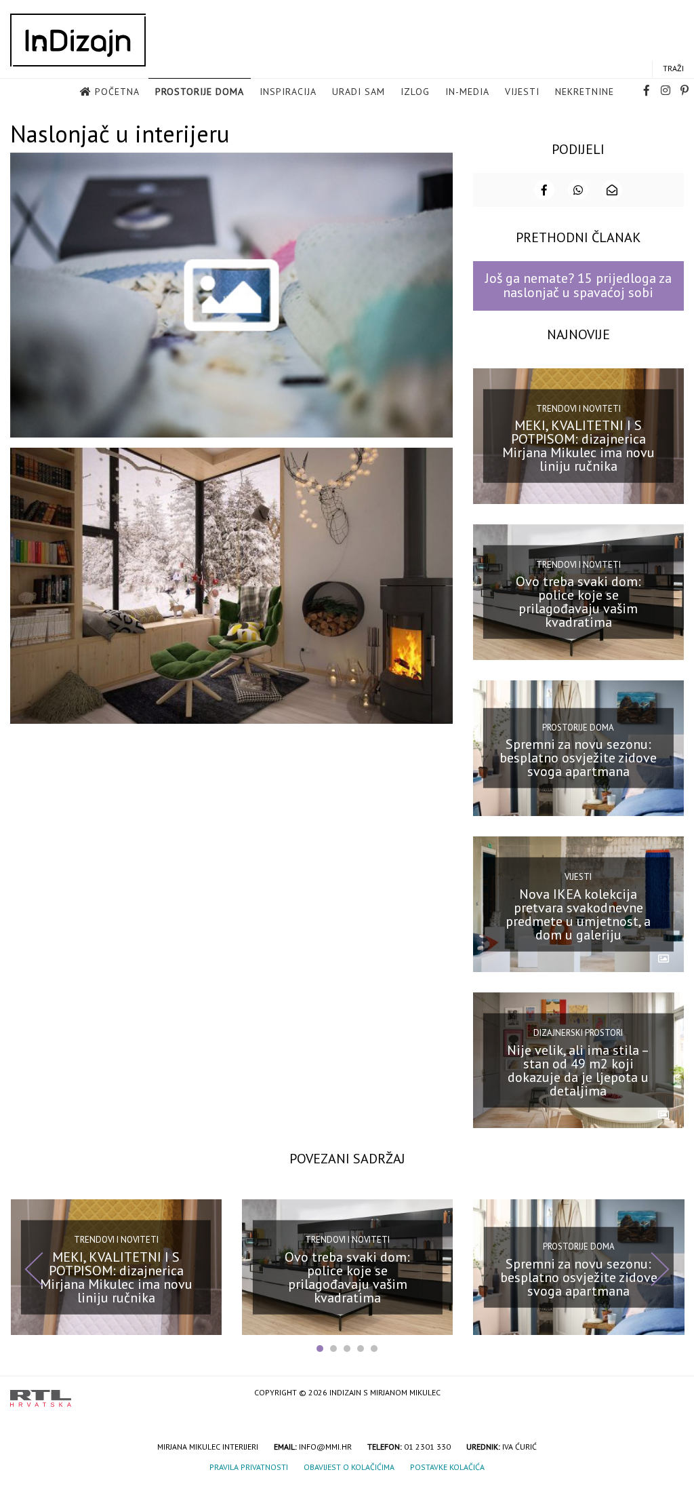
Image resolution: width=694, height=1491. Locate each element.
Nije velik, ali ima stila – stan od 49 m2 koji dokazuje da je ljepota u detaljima (578, 1070)
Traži (673, 68)
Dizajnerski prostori (578, 1033)
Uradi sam (358, 91)
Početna (117, 91)
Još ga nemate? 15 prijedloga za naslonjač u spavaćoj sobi (578, 285)
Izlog (415, 91)
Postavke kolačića (447, 1467)
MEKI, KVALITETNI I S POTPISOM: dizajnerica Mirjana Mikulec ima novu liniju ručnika (578, 446)
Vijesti (522, 91)
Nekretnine (584, 91)
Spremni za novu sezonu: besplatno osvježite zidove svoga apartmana (578, 757)
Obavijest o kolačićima (349, 1467)
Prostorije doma (199, 91)
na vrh (670, 1394)
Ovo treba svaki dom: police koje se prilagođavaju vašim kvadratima (578, 602)
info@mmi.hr (325, 1446)
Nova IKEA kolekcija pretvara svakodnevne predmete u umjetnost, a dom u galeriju (578, 914)
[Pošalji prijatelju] (612, 190)
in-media (467, 91)
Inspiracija (288, 91)
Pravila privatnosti (248, 1467)
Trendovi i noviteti (578, 408)
